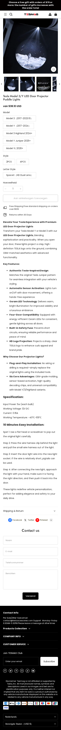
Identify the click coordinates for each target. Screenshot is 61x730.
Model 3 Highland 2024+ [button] (19, 133)
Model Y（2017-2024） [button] (18, 125)
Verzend (30, 596)
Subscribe (49, 661)
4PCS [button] (23, 161)
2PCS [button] (9, 161)
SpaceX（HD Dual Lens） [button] (19, 175)
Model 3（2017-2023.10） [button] (19, 118)
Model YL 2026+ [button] (14, 148)
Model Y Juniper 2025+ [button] (18, 140)
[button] (5, 14)
